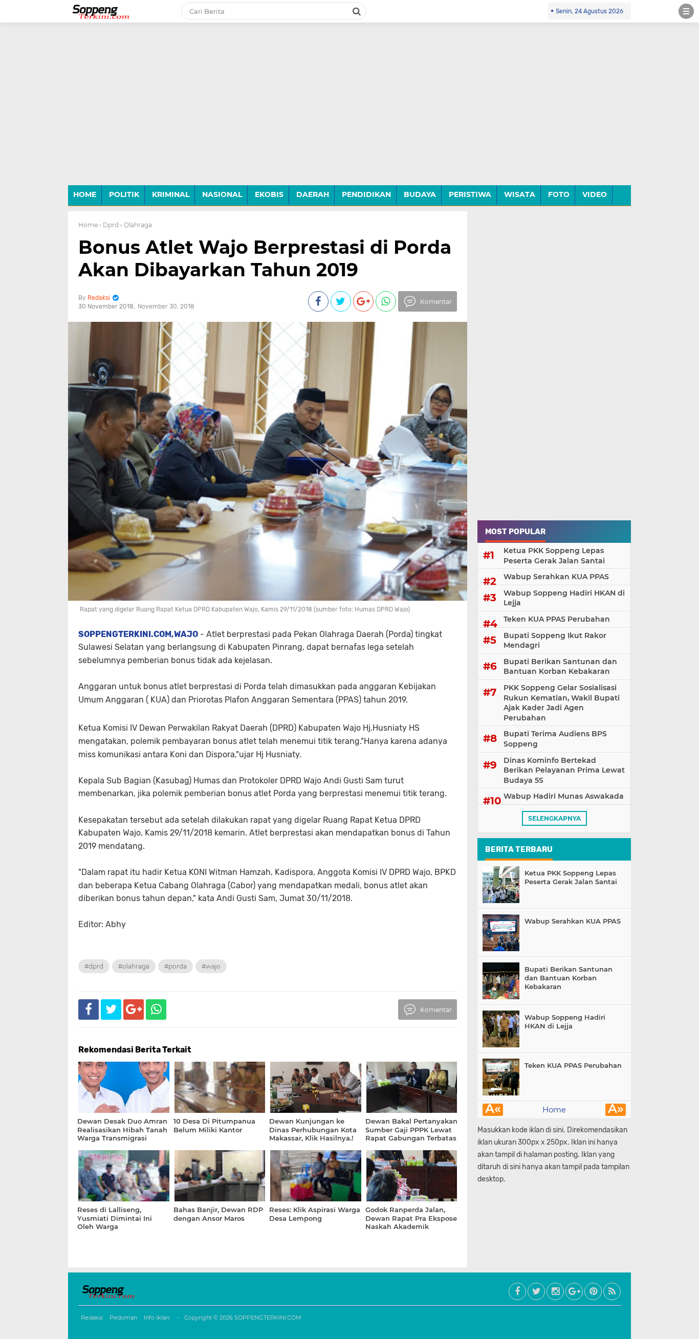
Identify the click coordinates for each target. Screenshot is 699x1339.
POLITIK (124, 194)
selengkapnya (554, 818)
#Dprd (93, 966)
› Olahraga (136, 225)
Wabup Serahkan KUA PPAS (556, 576)
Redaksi (92, 1317)
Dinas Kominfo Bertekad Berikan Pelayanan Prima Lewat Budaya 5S (564, 770)
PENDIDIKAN (366, 194)
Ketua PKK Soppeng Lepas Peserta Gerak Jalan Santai (554, 555)
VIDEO (594, 194)
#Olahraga (133, 966)
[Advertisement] (349, 111)
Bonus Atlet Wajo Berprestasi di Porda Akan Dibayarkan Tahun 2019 (264, 258)
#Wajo (211, 966)
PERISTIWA (470, 194)
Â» (616, 1110)
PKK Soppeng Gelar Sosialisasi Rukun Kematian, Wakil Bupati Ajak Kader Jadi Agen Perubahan (562, 702)
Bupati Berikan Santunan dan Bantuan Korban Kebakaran (560, 666)
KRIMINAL (170, 194)
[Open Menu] (686, 11)
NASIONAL (222, 194)
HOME (84, 194)
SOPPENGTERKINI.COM (267, 1317)
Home (88, 225)
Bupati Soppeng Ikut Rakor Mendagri (555, 640)
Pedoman (123, 1317)
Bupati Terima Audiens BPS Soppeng (555, 739)
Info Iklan (156, 1317)
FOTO (559, 194)
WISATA (519, 194)
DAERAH (312, 194)
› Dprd (109, 225)
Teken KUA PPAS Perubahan (557, 619)
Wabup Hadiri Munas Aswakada (564, 796)
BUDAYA (420, 194)
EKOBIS (269, 194)
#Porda (175, 966)
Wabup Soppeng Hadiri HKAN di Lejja (564, 598)
